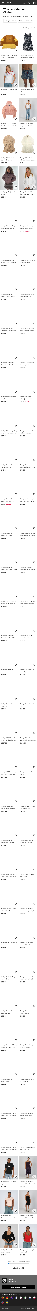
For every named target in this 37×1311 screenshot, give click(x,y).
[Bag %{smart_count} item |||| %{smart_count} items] (34, 2)
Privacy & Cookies (25, 1308)
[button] (2, 1297)
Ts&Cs (33, 1308)
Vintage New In (10, 21)
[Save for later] (15, 50)
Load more (18, 1268)
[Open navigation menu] (3, 2)
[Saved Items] (29, 2)
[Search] (24, 2)
